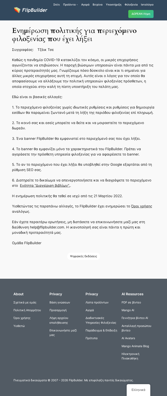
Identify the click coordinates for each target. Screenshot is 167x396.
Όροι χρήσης (141, 206)
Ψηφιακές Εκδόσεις (83, 256)
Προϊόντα (69, 4)
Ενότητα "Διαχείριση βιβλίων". (45, 185)
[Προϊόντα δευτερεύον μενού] (77, 4)
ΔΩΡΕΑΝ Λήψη (141, 13)
